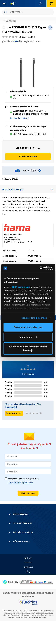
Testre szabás (26, 337)
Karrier (28, 562)
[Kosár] (51, 3)
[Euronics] (10, 3)
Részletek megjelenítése (34, 317)
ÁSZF (15, 41)
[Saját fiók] (41, 3)
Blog (28, 571)
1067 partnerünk (21, 287)
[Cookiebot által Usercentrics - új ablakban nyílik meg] (40, 268)
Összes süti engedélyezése (28, 327)
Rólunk (28, 558)
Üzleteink (28, 566)
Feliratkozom (28, 493)
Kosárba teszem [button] (28, 156)
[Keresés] (50, 12)
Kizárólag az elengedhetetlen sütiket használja (28, 348)
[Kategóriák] (4, 3)
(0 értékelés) (27, 37)
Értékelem (11, 413)
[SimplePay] (28, 581)
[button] (19, 118)
